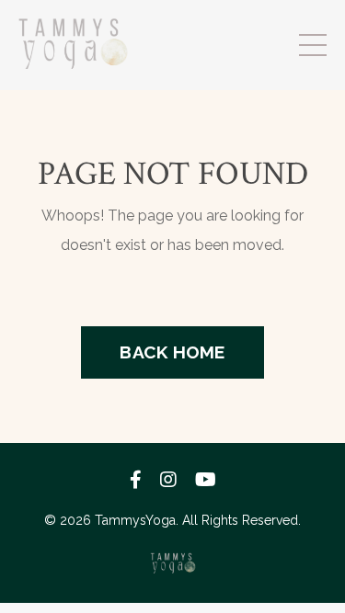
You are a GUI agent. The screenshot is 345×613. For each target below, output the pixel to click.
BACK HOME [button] (172, 352)
